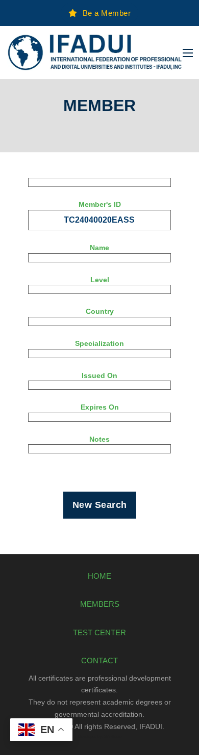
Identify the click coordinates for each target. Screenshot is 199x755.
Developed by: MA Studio (99, 736)
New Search (99, 505)
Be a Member (107, 13)
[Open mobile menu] (188, 53)
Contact (99, 660)
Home (99, 576)
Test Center (99, 632)
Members (99, 604)
